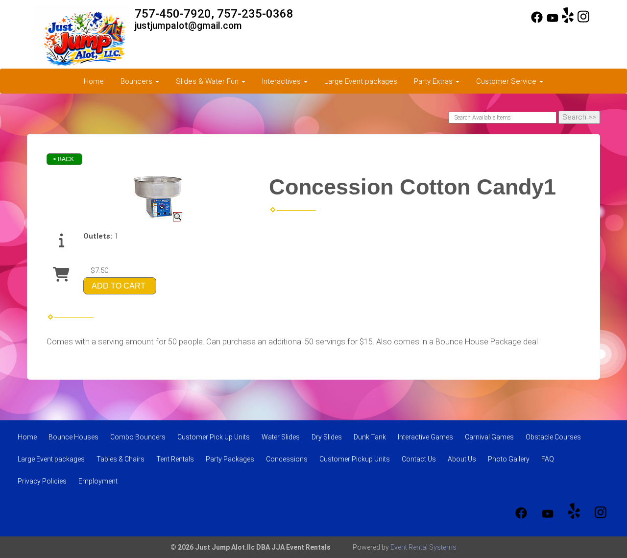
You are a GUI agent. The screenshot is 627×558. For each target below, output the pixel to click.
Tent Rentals (175, 459)
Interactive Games (425, 437)
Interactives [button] (282, 81)
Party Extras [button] (434, 81)
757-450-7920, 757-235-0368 (214, 14)
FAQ (547, 459)
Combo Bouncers (138, 437)
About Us (462, 459)
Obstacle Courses (553, 437)
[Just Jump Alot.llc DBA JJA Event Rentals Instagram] (583, 20)
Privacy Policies (42, 481)
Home (94, 81)
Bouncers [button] (137, 81)
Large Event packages (360, 81)
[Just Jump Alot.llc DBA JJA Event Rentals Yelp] (568, 20)
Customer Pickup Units (354, 459)
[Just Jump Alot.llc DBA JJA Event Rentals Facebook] (537, 20)
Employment (98, 481)
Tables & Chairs (120, 459)
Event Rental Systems (423, 547)
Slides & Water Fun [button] (208, 81)
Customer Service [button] (507, 81)
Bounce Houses (73, 437)
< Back (63, 159)
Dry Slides (327, 437)
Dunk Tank (370, 437)
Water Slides (281, 437)
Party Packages (230, 459)
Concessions (287, 459)
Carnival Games (489, 437)
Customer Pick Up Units (213, 437)
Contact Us (419, 459)
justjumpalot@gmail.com (188, 25)
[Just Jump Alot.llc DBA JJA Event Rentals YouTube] (552, 20)
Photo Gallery (509, 459)
